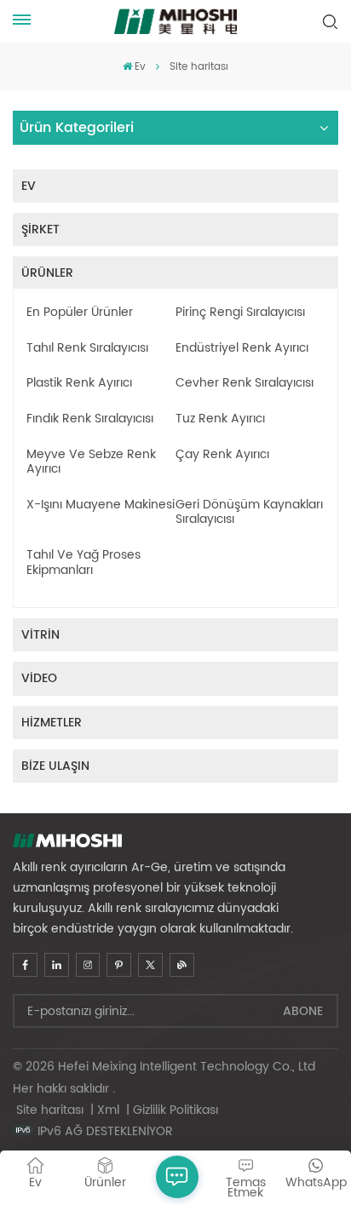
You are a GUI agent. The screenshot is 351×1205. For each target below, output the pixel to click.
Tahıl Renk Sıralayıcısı (87, 348)
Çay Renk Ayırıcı (222, 454)
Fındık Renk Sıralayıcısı (89, 419)
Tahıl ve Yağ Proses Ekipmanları (83, 562)
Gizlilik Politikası (175, 1110)
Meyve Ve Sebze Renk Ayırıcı (91, 462)
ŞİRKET (40, 229)
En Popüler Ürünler (79, 312)
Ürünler (47, 273)
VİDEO (39, 678)
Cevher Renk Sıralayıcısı (245, 383)
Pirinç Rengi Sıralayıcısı (240, 312)
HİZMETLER (51, 722)
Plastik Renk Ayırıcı (79, 383)
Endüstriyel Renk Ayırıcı (242, 348)
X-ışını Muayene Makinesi (100, 505)
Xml (108, 1110)
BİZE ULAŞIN (55, 766)
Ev (140, 67)
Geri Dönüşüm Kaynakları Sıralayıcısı (249, 512)
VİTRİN (40, 635)
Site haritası (51, 1110)
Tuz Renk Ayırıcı (220, 419)
